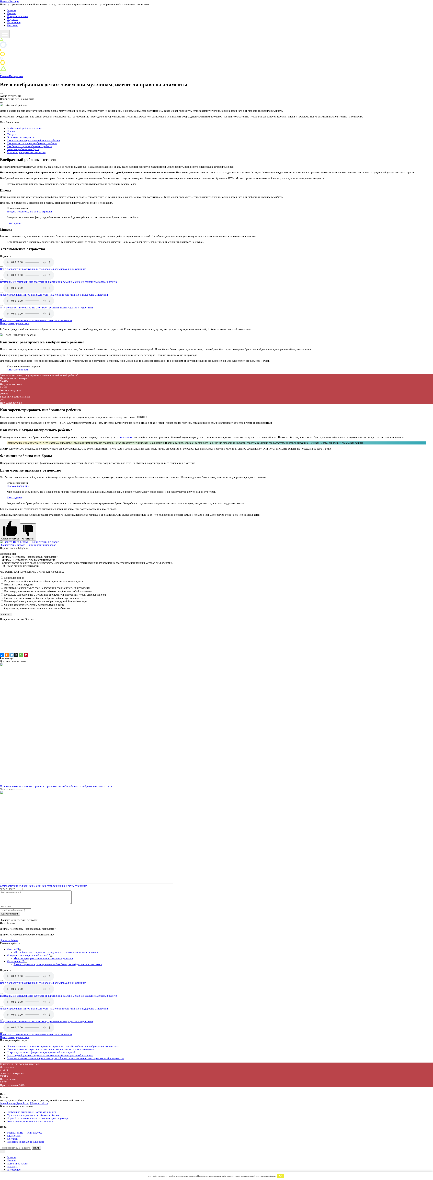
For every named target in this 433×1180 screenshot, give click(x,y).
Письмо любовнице (18, 486)
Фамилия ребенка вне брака (23, 149)
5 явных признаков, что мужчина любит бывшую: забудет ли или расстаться (58, 964)
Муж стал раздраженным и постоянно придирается (43, 958)
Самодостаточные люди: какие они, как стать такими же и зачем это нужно (43, 885)
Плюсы (11, 131)
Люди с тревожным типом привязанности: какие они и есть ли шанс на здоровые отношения (54, 294)
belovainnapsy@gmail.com (14, 1103)
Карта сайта (13, 1135)
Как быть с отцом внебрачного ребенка (29, 146)
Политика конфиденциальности (25, 1141)
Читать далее (14, 223)
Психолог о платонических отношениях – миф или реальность (36, 320)
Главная (11, 10)
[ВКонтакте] (2, 655)
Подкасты (12, 19)
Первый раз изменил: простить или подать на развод (37, 1118)
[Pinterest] (26, 655)
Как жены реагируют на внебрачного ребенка (33, 140)
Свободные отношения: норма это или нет (31, 1112)
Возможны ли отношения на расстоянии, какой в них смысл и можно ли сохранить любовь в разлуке (58, 281)
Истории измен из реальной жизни (28, 955)
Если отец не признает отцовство (26, 152)
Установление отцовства (21, 137)
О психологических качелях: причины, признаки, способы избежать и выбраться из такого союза (56, 786)
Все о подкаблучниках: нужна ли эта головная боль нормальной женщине (43, 269)
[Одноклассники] (7, 655)
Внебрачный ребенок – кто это (24, 128)
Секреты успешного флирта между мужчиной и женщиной (41, 1052)
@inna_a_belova (39, 1103)
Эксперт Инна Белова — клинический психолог (28, 545)
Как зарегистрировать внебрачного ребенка (32, 143)
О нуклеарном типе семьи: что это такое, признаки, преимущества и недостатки (46, 307)
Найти (36, 1148)
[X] (16, 655)
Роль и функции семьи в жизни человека (30, 1121)
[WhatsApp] (21, 655)
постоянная (125, 437)
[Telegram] (11, 655)
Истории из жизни (17, 16)
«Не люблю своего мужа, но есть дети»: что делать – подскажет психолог (56, 952)
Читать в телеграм (17, 369)
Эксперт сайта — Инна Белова (24, 1132)
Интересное (13, 22)
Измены (11, 13)
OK (280, 1176)
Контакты (12, 25)
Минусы (12, 134)
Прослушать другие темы (14, 323)
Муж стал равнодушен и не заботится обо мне (33, 1115)
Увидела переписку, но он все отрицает (29, 211)
